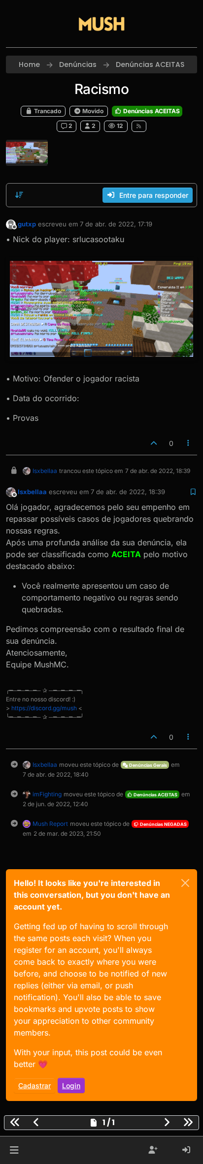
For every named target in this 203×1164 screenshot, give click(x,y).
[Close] (185, 883)
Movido (92, 111)
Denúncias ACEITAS (151, 111)
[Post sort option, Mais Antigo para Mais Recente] (19, 195)
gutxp (27, 224)
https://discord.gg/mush (44, 708)
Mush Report (50, 823)
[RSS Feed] (139, 126)
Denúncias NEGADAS (163, 824)
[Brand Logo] (101, 23)
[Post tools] (189, 443)
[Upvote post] (154, 443)
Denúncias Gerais (147, 765)
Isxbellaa (45, 470)
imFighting (47, 794)
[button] (14, 1150)
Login (71, 1085)
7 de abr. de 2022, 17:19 (116, 224)
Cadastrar (34, 1085)
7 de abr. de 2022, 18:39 (128, 492)
